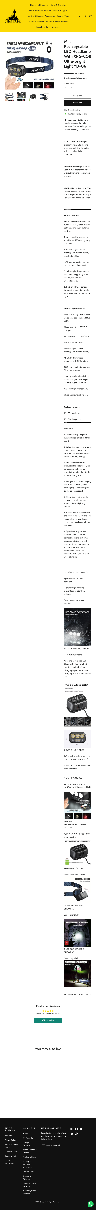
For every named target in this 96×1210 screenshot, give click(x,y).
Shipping (67, 78)
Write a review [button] (48, 1020)
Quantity (69, 83)
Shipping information (76, 994)
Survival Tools (63, 16)
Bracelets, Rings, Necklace (48, 27)
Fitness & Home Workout (57, 21)
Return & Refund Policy (11, 1145)
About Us (8, 1135)
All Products (43, 5)
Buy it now (77, 103)
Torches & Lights (60, 10)
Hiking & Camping (58, 5)
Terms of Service (11, 1152)
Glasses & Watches (36, 21)
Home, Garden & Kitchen (40, 10)
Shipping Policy (11, 1156)
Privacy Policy (10, 1140)
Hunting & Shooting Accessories (41, 16)
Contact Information (10, 1161)
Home (33, 5)
